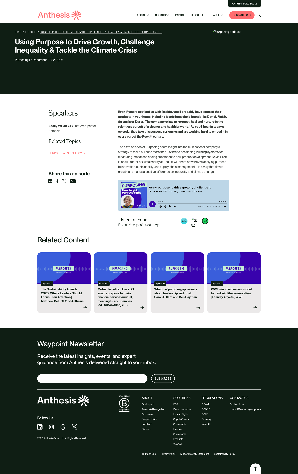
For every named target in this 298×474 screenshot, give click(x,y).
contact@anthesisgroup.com (245, 409)
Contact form (237, 404)
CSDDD (206, 409)
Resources (197, 15)
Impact (179, 15)
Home (18, 32)
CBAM (205, 404)
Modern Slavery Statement (194, 453)
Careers (217, 15)
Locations (147, 424)
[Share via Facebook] (59, 181)
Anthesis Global (243, 3)
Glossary (206, 419)
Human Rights (180, 414)
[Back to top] (255, 468)
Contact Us (240, 15)
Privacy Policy (168, 453)
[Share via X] (66, 181)
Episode (30, 32)
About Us (143, 15)
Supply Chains (181, 419)
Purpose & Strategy (65, 153)
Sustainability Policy (224, 453)
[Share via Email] (74, 181)
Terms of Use (149, 453)
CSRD (205, 414)
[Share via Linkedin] (52, 181)
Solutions (162, 15)
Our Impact (148, 404)
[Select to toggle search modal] (259, 15)
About (147, 398)
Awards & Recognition (153, 409)
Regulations (212, 398)
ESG (175, 404)
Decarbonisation (182, 409)
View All (177, 444)
